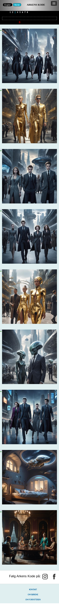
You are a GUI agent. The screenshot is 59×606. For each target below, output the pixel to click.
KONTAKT (33, 590)
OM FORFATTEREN (33, 600)
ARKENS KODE (36, 4)
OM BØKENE (33, 595)
